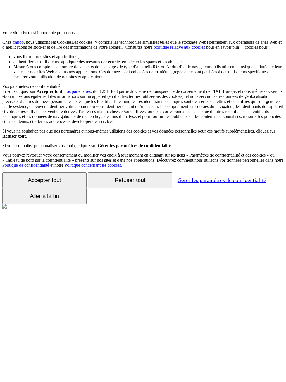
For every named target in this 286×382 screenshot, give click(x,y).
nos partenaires (78, 91)
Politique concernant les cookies (93, 165)
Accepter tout (44, 180)
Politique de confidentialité (25, 165)
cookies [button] (142, 44)
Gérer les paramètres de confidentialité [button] (222, 180)
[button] (243, 47)
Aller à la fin (44, 196)
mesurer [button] (147, 71)
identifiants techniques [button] (142, 109)
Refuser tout (130, 180)
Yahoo (18, 42)
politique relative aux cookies (179, 47)
